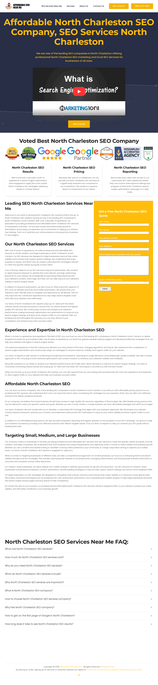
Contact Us (98, 6)
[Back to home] (17, 6)
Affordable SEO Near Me (70, 666)
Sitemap (111, 666)
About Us (83, 6)
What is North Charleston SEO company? (29, 590)
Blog (103, 666)
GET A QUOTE (119, 6)
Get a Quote (79, 124)
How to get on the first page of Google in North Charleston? (40, 615)
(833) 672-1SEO (142, 6)
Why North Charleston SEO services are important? (34, 582)
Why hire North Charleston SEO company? (29, 607)
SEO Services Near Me (51, 6)
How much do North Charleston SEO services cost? (34, 557)
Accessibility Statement (118, 669)
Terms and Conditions (97, 669)
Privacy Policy (136, 669)
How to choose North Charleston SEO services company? (38, 599)
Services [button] (71, 6)
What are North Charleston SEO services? (29, 549)
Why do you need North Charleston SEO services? (33, 565)
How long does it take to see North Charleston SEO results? (39, 624)
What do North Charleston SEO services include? (33, 574)
